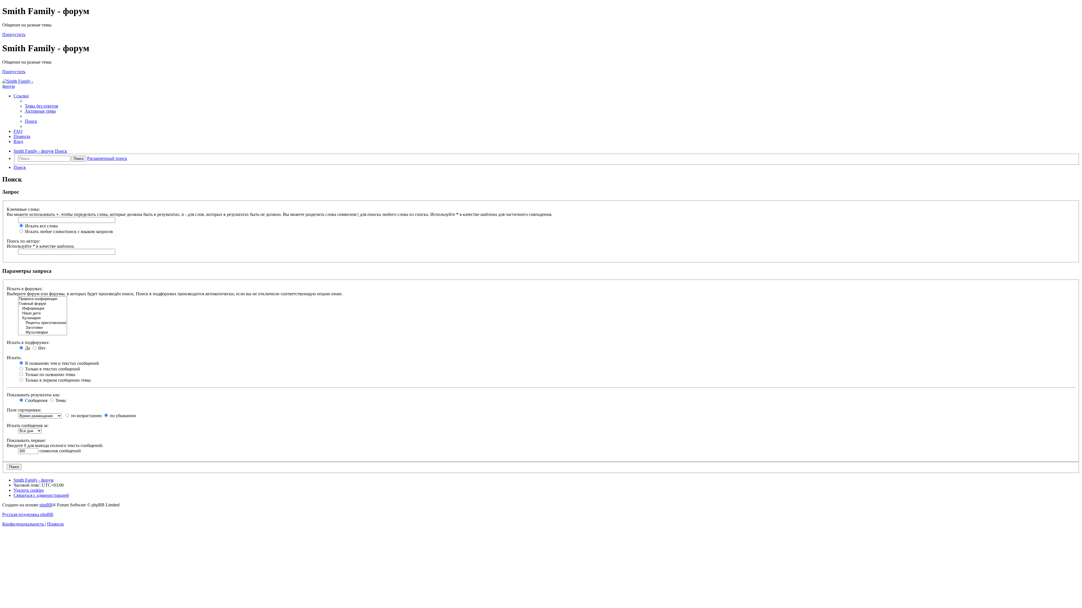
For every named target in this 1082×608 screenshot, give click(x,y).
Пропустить (13, 34)
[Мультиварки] (42, 332)
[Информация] (42, 308)
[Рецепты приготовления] (42, 323)
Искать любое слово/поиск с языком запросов (68, 231)
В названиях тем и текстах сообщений (61, 363)
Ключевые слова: (23, 209)
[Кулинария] (42, 318)
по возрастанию (86, 415)
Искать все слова (41, 225)
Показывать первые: (26, 440)
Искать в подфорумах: (28, 342)
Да (27, 348)
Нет (41, 348)
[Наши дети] (42, 313)
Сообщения (35, 400)
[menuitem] (41, 106)
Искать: (14, 357)
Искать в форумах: (25, 288)
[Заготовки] (42, 327)
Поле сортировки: (24, 410)
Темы (60, 400)
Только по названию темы (49, 374)
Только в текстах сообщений (52, 368)
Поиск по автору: (23, 241)
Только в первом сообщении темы (57, 380)
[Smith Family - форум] (23, 86)
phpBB (45, 504)
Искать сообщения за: (27, 425)
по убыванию (122, 415)
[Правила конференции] (42, 299)
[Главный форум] (42, 303)
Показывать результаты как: (33, 394)
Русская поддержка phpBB (27, 514)
